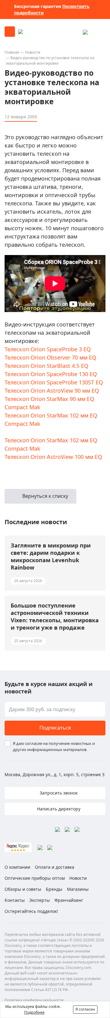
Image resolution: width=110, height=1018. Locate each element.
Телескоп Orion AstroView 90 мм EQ (52, 390)
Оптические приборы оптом (35, 878)
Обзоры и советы (23, 889)
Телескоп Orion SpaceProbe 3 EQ (48, 349)
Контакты (15, 900)
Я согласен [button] (85, 1009)
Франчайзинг (68, 900)
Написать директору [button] (58, 809)
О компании (17, 867)
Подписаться (55, 727)
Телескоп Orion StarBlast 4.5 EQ (46, 365)
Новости (32, 52)
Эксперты (39, 900)
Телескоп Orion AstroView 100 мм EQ (53, 456)
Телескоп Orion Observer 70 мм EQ (50, 357)
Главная (12, 52)
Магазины (78, 889)
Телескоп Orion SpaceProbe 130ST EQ (54, 382)
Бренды (54, 889)
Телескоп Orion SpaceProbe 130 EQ (51, 374)
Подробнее (34, 1012)
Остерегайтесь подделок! (31, 911)
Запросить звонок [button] (58, 793)
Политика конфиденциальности (34, 1000)
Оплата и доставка (54, 867)
